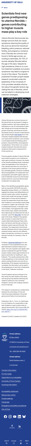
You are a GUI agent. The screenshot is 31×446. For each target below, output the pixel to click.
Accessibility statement (10, 391)
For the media (6, 374)
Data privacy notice (8, 395)
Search (6, 441)
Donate (13, 441)
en (22, 443)
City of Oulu (6, 409)
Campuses (5, 402)
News (6, 8)
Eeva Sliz (18, 215)
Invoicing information (9, 385)
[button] (26, 442)
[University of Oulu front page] (15, 2)
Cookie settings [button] (7, 399)
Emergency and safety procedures (14, 406)
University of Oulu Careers (11, 381)
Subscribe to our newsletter (12, 377)
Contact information (9, 370)
